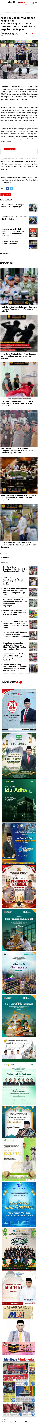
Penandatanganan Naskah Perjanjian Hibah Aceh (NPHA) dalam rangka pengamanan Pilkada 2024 (12, 232)
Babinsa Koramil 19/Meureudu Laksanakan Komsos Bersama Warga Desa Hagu (14, 612)
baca (29, 34)
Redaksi (5, 1422)
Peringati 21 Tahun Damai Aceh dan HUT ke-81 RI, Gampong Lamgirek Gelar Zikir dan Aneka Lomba (15, 624)
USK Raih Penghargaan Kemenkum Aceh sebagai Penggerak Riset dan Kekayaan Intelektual (15, 581)
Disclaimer (19, 1422)
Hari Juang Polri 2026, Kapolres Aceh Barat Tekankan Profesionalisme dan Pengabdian (16, 634)
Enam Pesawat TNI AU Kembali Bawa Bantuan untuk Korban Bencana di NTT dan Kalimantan (18, 545)
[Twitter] (11, 188)
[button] (36, 1)
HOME (2, 11)
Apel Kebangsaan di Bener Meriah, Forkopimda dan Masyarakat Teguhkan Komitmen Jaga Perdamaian (16, 450)
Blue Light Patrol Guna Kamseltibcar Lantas (9, 242)
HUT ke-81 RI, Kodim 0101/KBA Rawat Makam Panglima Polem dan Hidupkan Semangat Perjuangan (15, 602)
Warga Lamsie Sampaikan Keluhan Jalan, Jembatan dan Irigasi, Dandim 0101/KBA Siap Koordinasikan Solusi (14, 646)
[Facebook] (7, 188)
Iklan (27, 1422)
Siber (11, 1422)
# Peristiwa (5, 558)
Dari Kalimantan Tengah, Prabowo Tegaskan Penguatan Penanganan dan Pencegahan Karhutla (18, 309)
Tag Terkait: (5, 195)
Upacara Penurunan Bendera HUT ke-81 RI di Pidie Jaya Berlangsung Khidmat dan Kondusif (14, 657)
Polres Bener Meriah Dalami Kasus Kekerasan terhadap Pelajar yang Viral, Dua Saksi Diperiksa (18, 356)
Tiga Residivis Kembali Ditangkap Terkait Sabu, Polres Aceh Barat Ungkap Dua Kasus (15, 569)
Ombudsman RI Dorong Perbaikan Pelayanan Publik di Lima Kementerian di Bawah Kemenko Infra (15, 668)
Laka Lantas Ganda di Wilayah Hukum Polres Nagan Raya (12, 206)
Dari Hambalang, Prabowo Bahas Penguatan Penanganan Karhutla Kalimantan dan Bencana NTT (18, 497)
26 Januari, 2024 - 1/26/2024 (12, 34)
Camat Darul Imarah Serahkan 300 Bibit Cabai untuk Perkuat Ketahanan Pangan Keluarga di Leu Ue (15, 592)
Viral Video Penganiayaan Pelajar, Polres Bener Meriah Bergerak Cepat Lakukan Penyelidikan (16, 403)
